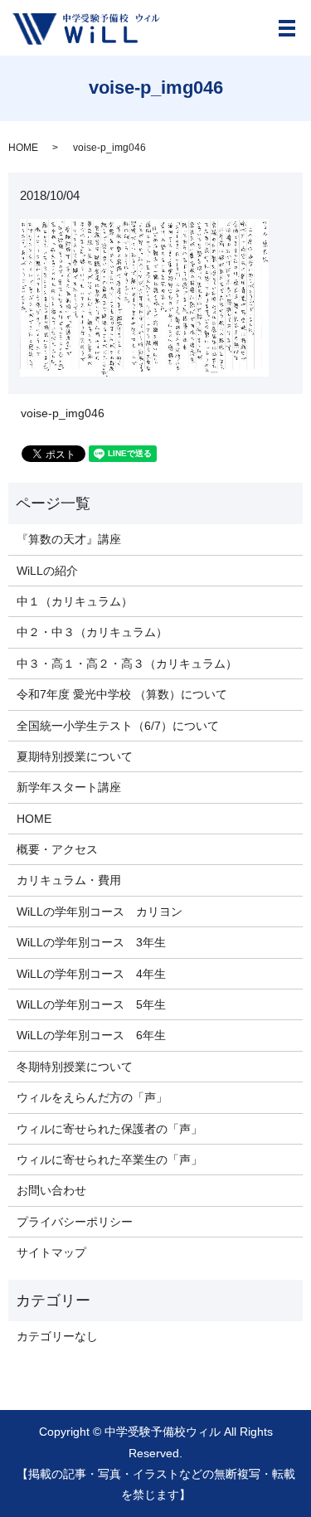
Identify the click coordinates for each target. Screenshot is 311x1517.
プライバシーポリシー (75, 1221)
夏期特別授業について (75, 756)
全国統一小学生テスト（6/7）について (118, 725)
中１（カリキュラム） (75, 601)
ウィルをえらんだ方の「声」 (92, 1097)
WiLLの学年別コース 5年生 (91, 1004)
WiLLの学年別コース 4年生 (91, 973)
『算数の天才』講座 (69, 539)
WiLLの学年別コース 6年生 (91, 1035)
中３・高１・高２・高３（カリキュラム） (127, 663)
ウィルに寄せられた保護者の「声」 (109, 1128)
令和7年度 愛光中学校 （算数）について (122, 694)
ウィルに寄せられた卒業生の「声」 (109, 1159)
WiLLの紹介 (47, 570)
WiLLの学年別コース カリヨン (99, 911)
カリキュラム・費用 (69, 880)
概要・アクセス (57, 849)
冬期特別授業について (75, 1066)
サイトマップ (51, 1252)
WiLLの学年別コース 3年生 (91, 942)
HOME (23, 147)
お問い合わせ (51, 1190)
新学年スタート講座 (69, 787)
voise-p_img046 (62, 413)
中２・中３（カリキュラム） (92, 632)
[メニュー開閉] (287, 28)
